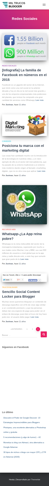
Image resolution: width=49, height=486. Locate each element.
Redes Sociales (9, 66)
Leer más (39, 100)
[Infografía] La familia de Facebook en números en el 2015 (24, 74)
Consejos (6, 141)
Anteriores (17, 329)
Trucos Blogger (9, 287)
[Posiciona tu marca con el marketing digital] (24, 125)
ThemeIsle (35, 479)
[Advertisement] (24, 382)
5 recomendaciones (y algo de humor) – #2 (22, 437)
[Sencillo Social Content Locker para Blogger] (24, 277)
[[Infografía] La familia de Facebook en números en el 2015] (24, 46)
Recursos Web (9, 230)
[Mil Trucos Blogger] (15, 4)
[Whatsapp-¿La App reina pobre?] (24, 204)
